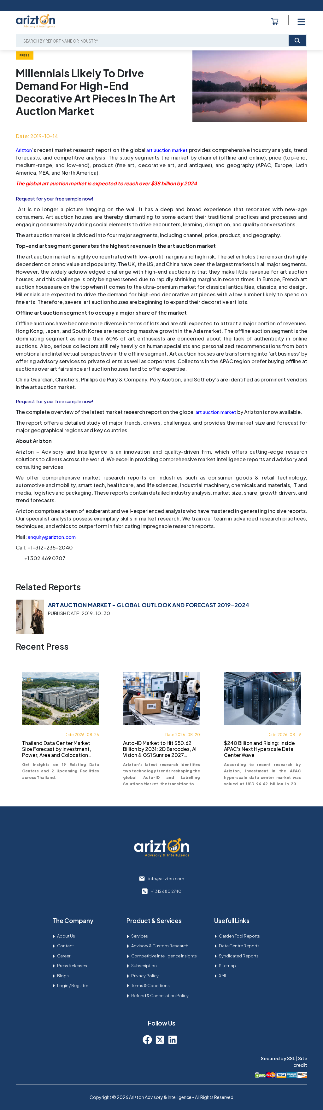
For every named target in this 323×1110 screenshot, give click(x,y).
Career (63, 955)
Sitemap (227, 965)
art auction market (167, 150)
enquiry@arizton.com (52, 537)
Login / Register (72, 985)
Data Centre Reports (239, 945)
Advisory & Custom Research (159, 945)
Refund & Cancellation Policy (160, 995)
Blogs (63, 975)
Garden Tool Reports (239, 936)
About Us (66, 936)
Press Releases (72, 965)
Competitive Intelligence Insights (164, 955)
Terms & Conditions (150, 985)
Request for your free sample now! (54, 198)
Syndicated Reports (239, 955)
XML (223, 975)
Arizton (24, 150)
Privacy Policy (145, 975)
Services (139, 936)
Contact (65, 945)
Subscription (144, 965)
